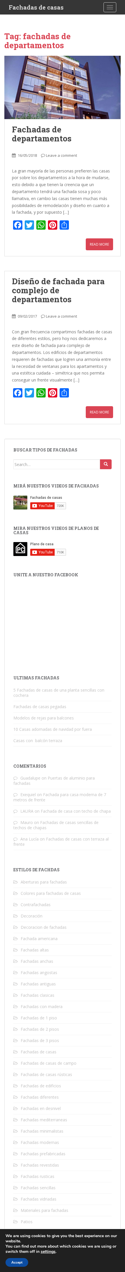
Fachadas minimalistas (42, 1131)
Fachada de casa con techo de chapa (76, 811)
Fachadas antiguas (38, 984)
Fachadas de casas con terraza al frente (61, 841)
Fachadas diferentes (40, 1097)
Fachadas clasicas (37, 995)
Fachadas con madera (42, 1006)
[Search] (106, 464)
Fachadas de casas (36, 7)
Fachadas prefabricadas (43, 1153)
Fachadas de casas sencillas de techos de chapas (56, 825)
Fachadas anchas (37, 961)
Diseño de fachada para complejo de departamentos (58, 290)
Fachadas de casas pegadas (39, 706)
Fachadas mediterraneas (44, 1119)
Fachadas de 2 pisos (40, 1029)
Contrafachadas (36, 904)
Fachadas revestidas (40, 1165)
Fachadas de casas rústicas (46, 1074)
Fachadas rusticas (37, 1176)
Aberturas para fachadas (44, 882)
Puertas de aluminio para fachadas (54, 780)
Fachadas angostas (39, 972)
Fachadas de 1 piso (39, 1018)
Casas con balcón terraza (37, 740)
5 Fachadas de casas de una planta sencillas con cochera (58, 692)
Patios (27, 1221)
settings (48, 1251)
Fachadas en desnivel (41, 1108)
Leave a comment (61, 155)
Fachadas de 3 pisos (40, 1040)
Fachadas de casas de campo (48, 1063)
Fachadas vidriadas (38, 1199)
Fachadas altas (35, 950)
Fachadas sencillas (38, 1187)
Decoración (31, 916)
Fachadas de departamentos (42, 134)
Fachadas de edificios (41, 1086)
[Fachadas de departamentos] (62, 87)
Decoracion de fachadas (44, 927)
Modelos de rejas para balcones (43, 718)
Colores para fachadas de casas (51, 893)
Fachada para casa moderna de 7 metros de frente (59, 797)
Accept (16, 1262)
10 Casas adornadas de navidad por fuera (52, 729)
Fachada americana (39, 938)
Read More (99, 244)
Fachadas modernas (40, 1142)
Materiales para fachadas (44, 1210)
